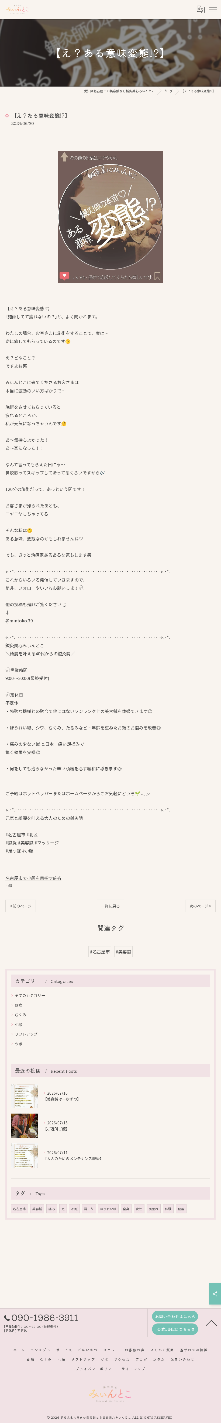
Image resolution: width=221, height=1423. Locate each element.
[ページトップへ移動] (211, 1322)
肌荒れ (153, 1209)
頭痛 (18, 1005)
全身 (126, 1209)
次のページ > (200, 906)
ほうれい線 (108, 1209)
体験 (168, 1209)
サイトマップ (133, 1368)
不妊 (74, 1209)
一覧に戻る (110, 906)
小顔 (8, 885)
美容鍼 (37, 1209)
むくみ (20, 1014)
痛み (52, 1209)
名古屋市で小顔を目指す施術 (33, 878)
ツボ (18, 1043)
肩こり (89, 1209)
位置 (181, 1209)
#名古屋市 (100, 951)
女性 (139, 1209)
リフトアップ (26, 1034)
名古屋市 (19, 1209)
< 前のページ (21, 906)
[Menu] (212, 9)
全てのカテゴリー (30, 995)
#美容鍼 (123, 951)
